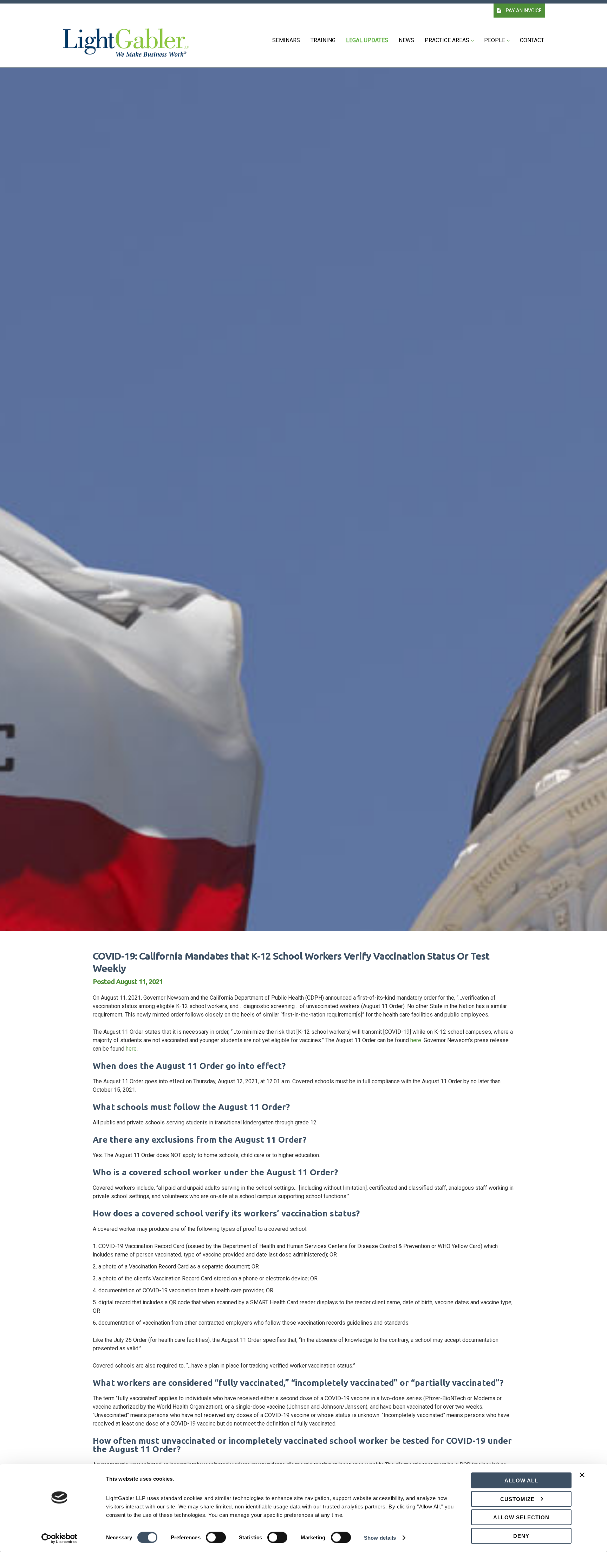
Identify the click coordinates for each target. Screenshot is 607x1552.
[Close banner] (582, 1479)
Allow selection (521, 1517)
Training (323, 40)
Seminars (286, 40)
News (406, 40)
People (494, 40)
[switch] (216, 1537)
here (415, 1040)
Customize (517, 1499)
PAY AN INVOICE (523, 10)
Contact (532, 40)
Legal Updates (367, 40)
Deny (521, 1536)
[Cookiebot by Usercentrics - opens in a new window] (59, 1538)
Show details (380, 1537)
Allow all (521, 1480)
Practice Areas (447, 40)
